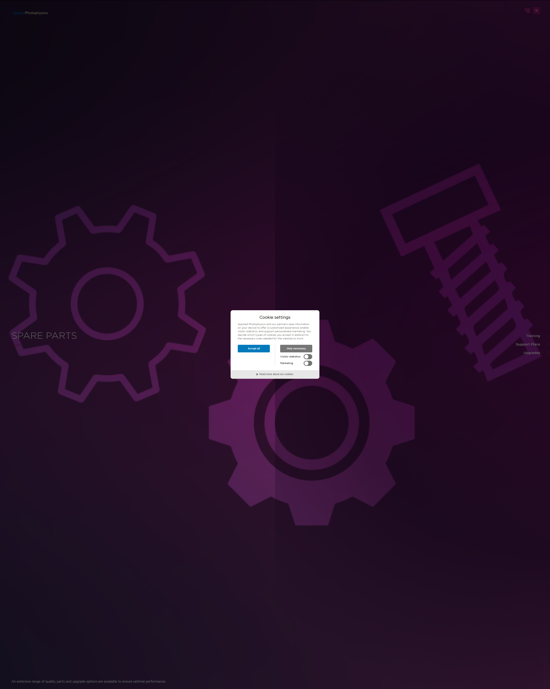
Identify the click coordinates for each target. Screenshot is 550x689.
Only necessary (296, 348)
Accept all (254, 348)
